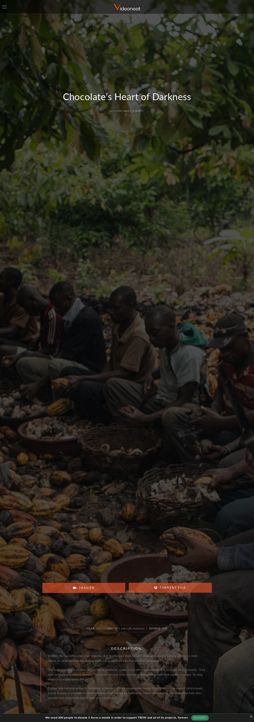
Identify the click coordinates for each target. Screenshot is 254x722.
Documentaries (120, 111)
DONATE (200, 717)
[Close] (251, 716)
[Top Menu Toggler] (4, 7)
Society (138, 111)
